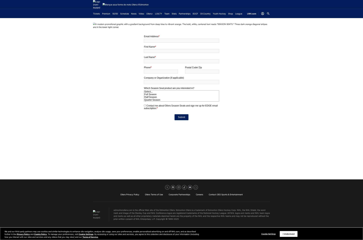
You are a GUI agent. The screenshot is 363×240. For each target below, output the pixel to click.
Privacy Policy (23, 234)
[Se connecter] (262, 13)
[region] (181, 233)
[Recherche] (268, 13)
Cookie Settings (86, 234)
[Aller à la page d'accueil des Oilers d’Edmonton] (97, 4)
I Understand (289, 234)
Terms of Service (90, 237)
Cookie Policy (40, 234)
